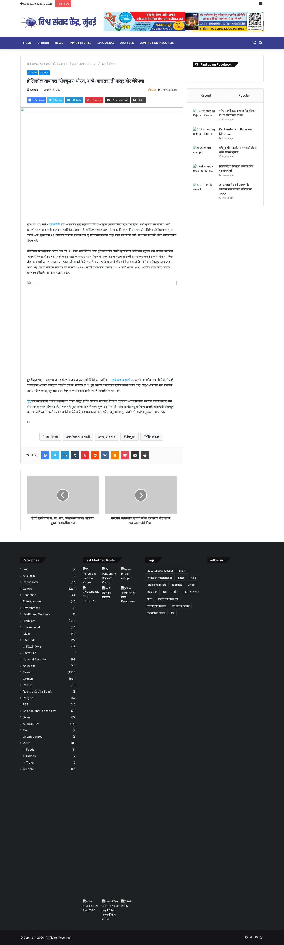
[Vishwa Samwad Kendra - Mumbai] (58, 22)
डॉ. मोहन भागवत (191, 591)
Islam (26, 633)
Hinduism (29, 620)
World (26, 743)
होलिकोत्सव (153, 437)
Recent (206, 95)
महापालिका (51, 437)
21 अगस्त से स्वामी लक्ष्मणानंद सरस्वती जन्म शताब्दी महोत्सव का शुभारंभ (235, 189)
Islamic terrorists (156, 584)
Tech (26, 730)
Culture (45, 63)
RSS (25, 704)
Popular (244, 95)
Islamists (177, 584)
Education (29, 595)
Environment (31, 608)
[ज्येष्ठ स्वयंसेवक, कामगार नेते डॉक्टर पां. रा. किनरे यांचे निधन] (204, 116)
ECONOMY (34, 646)
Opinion (43, 42)
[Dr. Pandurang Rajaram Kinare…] (204, 135)
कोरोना (175, 591)
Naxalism (29, 665)
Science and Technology (39, 710)
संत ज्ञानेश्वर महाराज (156, 612)
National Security (34, 659)
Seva (26, 717)
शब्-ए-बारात (107, 437)
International (31, 627)
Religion (28, 698)
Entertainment (32, 601)
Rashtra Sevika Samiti (37, 691)
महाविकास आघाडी (120, 380)
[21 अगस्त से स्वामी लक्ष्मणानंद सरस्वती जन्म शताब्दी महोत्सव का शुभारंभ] (204, 190)
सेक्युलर (130, 437)
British (182, 570)
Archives (127, 42)
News (59, 42)
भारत (149, 598)
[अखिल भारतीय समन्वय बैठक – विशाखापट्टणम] (130, 595)
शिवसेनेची (54, 224)
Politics (44, 72)
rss (165, 591)
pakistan (152, 591)
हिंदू (29, 401)
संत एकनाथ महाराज (180, 605)
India (193, 577)
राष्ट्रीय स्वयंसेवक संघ (168, 598)
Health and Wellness (36, 614)
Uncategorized (32, 736)
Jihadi (191, 584)
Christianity (30, 582)
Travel (30, 762)
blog (25, 569)
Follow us (217, 560)
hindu (181, 577)
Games (31, 756)
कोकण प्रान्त (29, 768)
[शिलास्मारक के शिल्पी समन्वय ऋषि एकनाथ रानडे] (204, 172)
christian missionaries (159, 577)
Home (27, 42)
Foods (30, 749)
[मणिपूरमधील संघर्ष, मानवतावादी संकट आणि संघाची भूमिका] (204, 153)
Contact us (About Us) (157, 42)
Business (29, 575)
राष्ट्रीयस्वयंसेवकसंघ (156, 605)
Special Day (105, 42)
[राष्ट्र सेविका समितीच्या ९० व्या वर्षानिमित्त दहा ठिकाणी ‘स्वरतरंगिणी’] (111, 910)
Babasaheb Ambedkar (160, 570)
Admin (34, 89)
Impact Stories (80, 42)
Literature (29, 653)
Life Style (29, 640)
